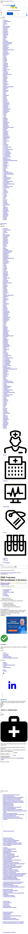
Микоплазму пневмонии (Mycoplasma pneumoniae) (15, 873)
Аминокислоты (6, 914)
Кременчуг (5, 105)
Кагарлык (5, 81)
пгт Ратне (5, 148)
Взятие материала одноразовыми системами (13, 802)
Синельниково (6, 178)
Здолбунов (5, 71)
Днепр (4, 62)
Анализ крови (6, 901)
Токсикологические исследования (11, 919)
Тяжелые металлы (7, 913)
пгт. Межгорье (6, 154)
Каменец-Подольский (8, 86)
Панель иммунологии (8, 805)
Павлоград (5, 144)
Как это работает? (5, 609)
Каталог (5, 670)
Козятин (5, 98)
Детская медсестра (6, 598)
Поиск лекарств (7, 667)
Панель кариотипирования (9, 808)
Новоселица (6, 138)
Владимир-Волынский (8, 49)
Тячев (4, 197)
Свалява (5, 176)
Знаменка (5, 73)
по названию (6, 595)
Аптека (6, 560)
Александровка (6, 21)
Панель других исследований (10, 813)
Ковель (5, 96)
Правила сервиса (7, 656)
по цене (5, 593)
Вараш (4, 39)
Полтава (5, 166)
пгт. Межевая (6, 155)
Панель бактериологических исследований (13, 797)
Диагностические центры (9, 664)
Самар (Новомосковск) (8, 174)
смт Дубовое (6, 182)
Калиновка (5, 84)
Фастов (5, 201)
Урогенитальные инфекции (9, 848)
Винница (5, 46)
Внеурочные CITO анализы (9, 815)
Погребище (6, 162)
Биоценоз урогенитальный (9, 872)
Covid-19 (5, 819)
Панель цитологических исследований (12, 798)
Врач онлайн (4, 223)
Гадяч (4, 55)
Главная (2, 572)
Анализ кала (6, 904)
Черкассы (5, 207)
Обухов (5, 139)
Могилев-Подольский (8, 127)
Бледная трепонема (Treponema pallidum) (12, 866)
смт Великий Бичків (8, 181)
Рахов (4, 169)
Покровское (6, 165)
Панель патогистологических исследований (13, 921)
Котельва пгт (6, 102)
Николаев (5, 134)
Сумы (4, 188)
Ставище (5, 185)
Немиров (5, 132)
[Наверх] (2, 705)
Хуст (4, 206)
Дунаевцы (5, 63)
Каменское (5, 87)
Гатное (4, 58)
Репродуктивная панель (8, 839)
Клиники (5, 663)
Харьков (5, 202)
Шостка (5, 217)
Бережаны (5, 31)
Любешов (5, 118)
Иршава (5, 80)
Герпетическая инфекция (9, 853)
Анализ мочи (6, 903)
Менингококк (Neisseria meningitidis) (11, 879)
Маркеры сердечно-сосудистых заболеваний (13, 892)
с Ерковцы (5, 171)
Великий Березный (7, 42)
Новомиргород (6, 137)
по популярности (7, 589)
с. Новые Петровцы (7, 172)
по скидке (5, 594)
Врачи (4, 662)
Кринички (5, 107)
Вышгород (5, 54)
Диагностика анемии (8, 891)
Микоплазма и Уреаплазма (9, 864)
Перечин (5, 158)
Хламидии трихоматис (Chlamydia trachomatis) (14, 863)
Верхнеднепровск (7, 43)
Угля (4, 198)
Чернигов (5, 208)
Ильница (5, 78)
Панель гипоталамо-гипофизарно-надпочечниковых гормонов (11, 841)
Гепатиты (5, 847)
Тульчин (5, 194)
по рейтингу (6, 590)
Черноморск (6, 210)
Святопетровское (7, 177)
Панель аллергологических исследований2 (13, 800)
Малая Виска (6, 122)
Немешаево (6, 130)
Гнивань (5, 59)
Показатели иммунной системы (10, 885)
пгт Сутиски (6, 150)
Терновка (5, 191)
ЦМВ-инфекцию (7, 852)
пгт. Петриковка (7, 156)
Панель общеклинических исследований (12, 809)
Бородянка (5, 34)
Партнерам (5, 655)
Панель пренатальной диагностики (11, 794)
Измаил (5, 75)
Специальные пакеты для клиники (11, 816)
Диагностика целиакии (8, 831)
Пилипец (5, 161)
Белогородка (6, 27)
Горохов (5, 60)
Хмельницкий (6, 204)
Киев (4, 92)
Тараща (5, 190)
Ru (1, 224)
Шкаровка (5, 215)
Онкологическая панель (8, 796)
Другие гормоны (7, 845)
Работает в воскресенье (7, 599)
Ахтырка (5, 23)
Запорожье (5, 66)
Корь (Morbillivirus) (7, 858)
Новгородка (6, 135)
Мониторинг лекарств (8, 912)
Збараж (5, 68)
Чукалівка (5, 213)
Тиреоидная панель (7, 837)
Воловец (5, 50)
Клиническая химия (8, 889)
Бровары (5, 37)
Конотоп (5, 101)
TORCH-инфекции (7, 861)
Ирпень (5, 79)
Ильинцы (5, 76)
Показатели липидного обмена (10, 890)
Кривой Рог (6, 106)
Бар (4, 25)
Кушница (5, 112)
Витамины (5, 894)
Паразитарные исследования (10, 851)
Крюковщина (6, 111)
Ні (18, 13)
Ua (3, 224)
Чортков (5, 212)
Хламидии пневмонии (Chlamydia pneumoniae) (14, 874)
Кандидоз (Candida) (7, 868)
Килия (4, 94)
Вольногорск (6, 53)
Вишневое (5, 48)
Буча (4, 38)
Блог (4, 669)
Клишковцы (6, 95)
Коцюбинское (6, 103)
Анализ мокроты (7, 906)
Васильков (5, 41)
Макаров (5, 121)
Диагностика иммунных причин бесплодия (13, 882)
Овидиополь (6, 140)
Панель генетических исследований (11, 799)
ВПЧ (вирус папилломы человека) (11, 871)
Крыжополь (6, 110)
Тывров (5, 196)
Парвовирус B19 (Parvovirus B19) (11, 862)
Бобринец (5, 32)
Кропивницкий (6, 108)
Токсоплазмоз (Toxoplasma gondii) (11, 856)
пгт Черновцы (6, 151)
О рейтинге (6, 654)
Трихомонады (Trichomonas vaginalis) (11, 867)
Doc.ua (3, 701)
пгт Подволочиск (7, 146)
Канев (4, 89)
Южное (5, 218)
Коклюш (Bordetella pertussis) (10, 877)
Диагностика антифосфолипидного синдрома (14, 886)
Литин (4, 113)
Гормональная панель (8, 803)
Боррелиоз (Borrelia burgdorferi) (10, 878)
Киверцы (5, 91)
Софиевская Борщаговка (9, 183)
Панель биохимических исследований (12, 807)
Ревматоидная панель (8, 884)
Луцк (4, 116)
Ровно (4, 170)
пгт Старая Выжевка (8, 149)
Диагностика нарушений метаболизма (12, 915)
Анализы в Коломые (9, 572)
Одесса (5, 142)
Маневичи (5, 123)
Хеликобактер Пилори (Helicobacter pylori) (13, 876)
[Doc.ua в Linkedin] (12, 693)
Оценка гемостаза (7, 902)
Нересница (5, 133)
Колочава (5, 100)
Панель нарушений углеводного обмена (12, 842)
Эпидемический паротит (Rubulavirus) (12, 860)
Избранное (7, 562)
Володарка (5, 52)
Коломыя (5, 20)
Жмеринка (5, 65)
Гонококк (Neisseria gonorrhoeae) (10, 869)
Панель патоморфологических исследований (13, 814)
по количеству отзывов (8, 592)
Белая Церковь (6, 26)
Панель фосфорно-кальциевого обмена (12, 844)
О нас (4, 652)
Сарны (4, 175)
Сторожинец (6, 187)
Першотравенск (7, 159)
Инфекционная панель (8, 804)
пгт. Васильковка (7, 153)
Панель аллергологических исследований (13, 818)
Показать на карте (5, 584)
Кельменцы (6, 90)
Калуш (4, 85)
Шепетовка (5, 214)
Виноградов (6, 47)
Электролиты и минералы (9, 896)
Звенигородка (6, 69)
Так (10, 13)
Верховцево (6, 44)
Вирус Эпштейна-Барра (8, 855)
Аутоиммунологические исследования (12, 883)
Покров (5, 164)
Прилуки (5, 167)
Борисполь (5, 33)
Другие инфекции (7, 850)
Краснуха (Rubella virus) (8, 857)
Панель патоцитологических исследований (13, 923)
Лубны (4, 114)
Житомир (5, 64)
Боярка (4, 36)
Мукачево (5, 128)
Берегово (5, 30)
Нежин (5, 129)
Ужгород (5, 199)
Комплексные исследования (9, 907)
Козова (4, 97)
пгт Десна (5, 145)
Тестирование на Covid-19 (9, 932)
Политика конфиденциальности (10, 657)
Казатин (5, 82)
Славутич (5, 180)
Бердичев (5, 28)
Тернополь (5, 192)
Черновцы (5, 209)
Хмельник (5, 203)
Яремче (5, 219)
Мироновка (6, 126)
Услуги (5, 666)
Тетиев (4, 193)
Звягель (5, 70)
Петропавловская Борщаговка (10, 160)
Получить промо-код (5, 756)
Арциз (4, 22)
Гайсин (5, 57)
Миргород (5, 124)
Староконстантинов (8, 186)
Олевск (5, 143)
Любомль (5, 119)
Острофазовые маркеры (8, 895)
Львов (4, 117)
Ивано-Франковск (7, 74)
